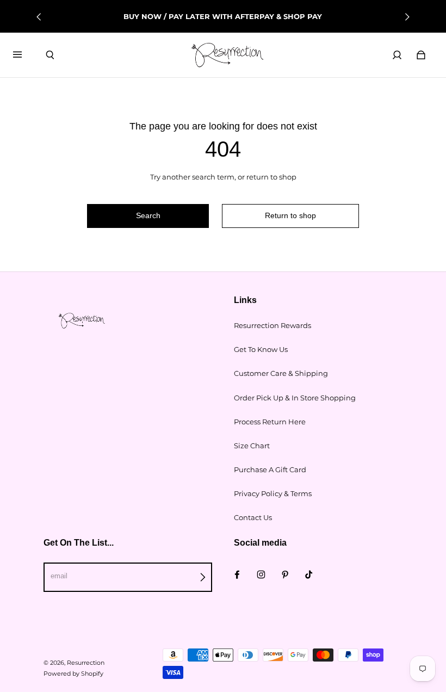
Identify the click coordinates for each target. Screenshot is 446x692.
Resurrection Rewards (272, 325)
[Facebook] (237, 574)
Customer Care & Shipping (281, 373)
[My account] (397, 55)
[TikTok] (309, 574)
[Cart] (421, 55)
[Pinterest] (285, 574)
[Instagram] (261, 574)
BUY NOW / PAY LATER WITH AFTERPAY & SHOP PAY (222, 16)
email (59, 576)
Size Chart (252, 445)
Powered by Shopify (73, 673)
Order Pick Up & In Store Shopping (295, 397)
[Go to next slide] (406, 17)
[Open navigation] (25, 55)
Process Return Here (270, 421)
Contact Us (253, 517)
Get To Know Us (261, 349)
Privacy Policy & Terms (273, 493)
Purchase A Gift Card (270, 469)
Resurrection (85, 662)
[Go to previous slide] (39, 17)
